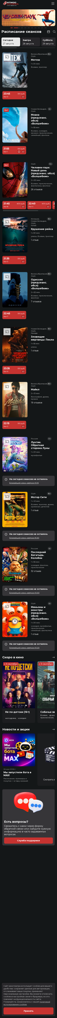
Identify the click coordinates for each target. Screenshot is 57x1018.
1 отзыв (34, 240)
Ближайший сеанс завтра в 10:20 (24, 648)
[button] (12, 18)
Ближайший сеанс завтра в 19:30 (24, 538)
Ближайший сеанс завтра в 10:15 (24, 483)
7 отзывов (36, 301)
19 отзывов (36, 402)
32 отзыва (36, 571)
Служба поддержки (28, 840)
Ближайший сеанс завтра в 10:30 (24, 593)
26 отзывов (36, 189)
